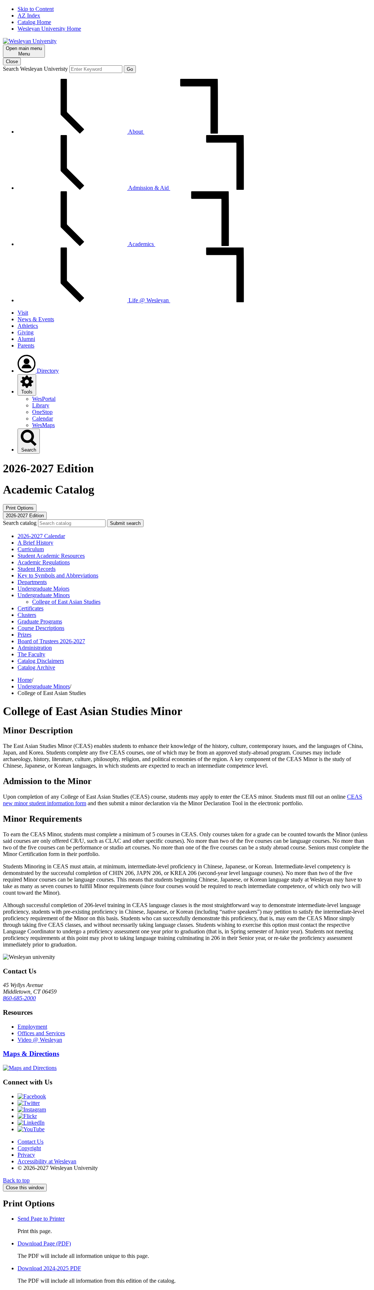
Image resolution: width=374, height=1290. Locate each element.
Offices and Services (41, 1033)
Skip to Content (36, 9)
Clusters (27, 615)
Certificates (30, 608)
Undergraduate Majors (43, 589)
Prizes (24, 634)
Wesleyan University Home (49, 29)
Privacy (26, 1155)
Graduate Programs (40, 621)
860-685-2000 (19, 998)
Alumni (26, 339)
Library (40, 405)
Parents (26, 345)
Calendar (42, 418)
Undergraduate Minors (44, 595)
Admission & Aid (148, 188)
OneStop (42, 412)
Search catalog (20, 523)
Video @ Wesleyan (40, 1040)
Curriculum (31, 549)
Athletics (28, 326)
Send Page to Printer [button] (41, 1219)
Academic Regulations (44, 562)
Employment (32, 1027)
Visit (23, 313)
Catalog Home (34, 22)
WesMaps (43, 425)
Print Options (20, 508)
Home (25, 680)
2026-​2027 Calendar (41, 536)
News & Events (36, 319)
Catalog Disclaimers (41, 661)
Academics (141, 244)
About (135, 131)
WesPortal (44, 399)
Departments (32, 582)
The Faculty (31, 654)
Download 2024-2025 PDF (49, 1268)
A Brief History (35, 543)
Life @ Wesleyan (148, 300)
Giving (26, 332)
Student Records (37, 569)
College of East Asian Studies (66, 602)
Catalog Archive (36, 667)
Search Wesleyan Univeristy (35, 69)
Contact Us (30, 1142)
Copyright (29, 1148)
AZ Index (29, 15)
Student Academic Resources (51, 556)
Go (130, 69)
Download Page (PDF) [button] (44, 1243)
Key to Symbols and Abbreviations (58, 575)
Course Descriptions (41, 628)
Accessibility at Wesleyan (47, 1161)
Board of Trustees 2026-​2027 (51, 641)
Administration (35, 648)
